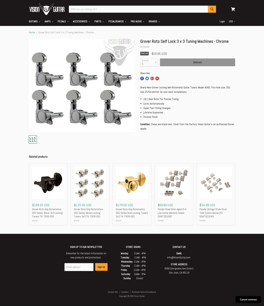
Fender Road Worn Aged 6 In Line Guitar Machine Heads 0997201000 (172, 212)
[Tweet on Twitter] (147, 78)
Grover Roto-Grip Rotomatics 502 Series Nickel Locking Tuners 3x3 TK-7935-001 (88, 212)
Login (222, 21)
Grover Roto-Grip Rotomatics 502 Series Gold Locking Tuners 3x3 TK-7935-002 (132, 212)
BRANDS (153, 21)
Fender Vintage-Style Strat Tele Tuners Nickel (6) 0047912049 (213, 212)
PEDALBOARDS (116, 21)
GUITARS (33, 21)
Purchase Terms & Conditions (144, 292)
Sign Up (101, 267)
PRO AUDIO (136, 21)
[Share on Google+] (152, 78)
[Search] (212, 9)
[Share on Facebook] (142, 78)
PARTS (98, 21)
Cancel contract (248, 299)
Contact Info (113, 292)
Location (124, 292)
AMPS (48, 21)
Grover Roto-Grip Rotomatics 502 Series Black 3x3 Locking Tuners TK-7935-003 (47, 212)
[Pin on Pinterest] (157, 78)
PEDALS (62, 21)
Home (32, 32)
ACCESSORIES (80, 21)
